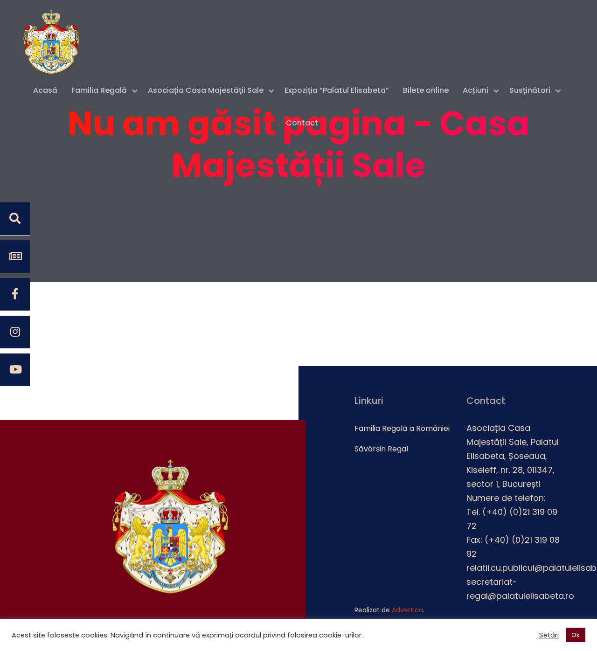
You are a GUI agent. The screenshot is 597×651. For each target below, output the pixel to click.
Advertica (407, 610)
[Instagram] (15, 332)
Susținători (529, 90)
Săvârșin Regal (381, 448)
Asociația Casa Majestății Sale (206, 90)
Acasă (45, 90)
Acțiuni (475, 90)
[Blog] (15, 256)
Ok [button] (575, 634)
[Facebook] (15, 294)
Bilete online (426, 90)
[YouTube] (15, 369)
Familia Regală (99, 90)
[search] (15, 218)
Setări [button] (549, 635)
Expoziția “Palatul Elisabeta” (337, 90)
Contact (302, 123)
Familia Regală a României (402, 428)
